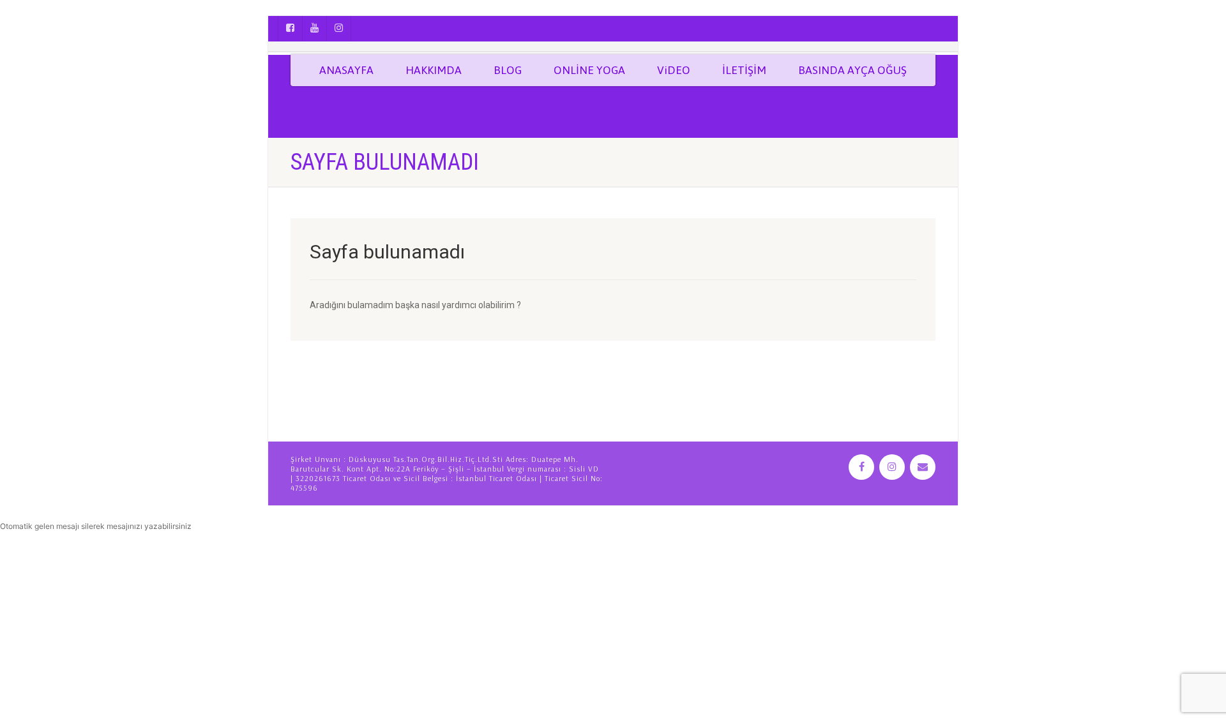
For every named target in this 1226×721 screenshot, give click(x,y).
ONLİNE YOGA (589, 70)
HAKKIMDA (433, 70)
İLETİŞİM (744, 70)
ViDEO (673, 70)
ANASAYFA (346, 70)
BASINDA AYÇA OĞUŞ (852, 70)
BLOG (508, 70)
